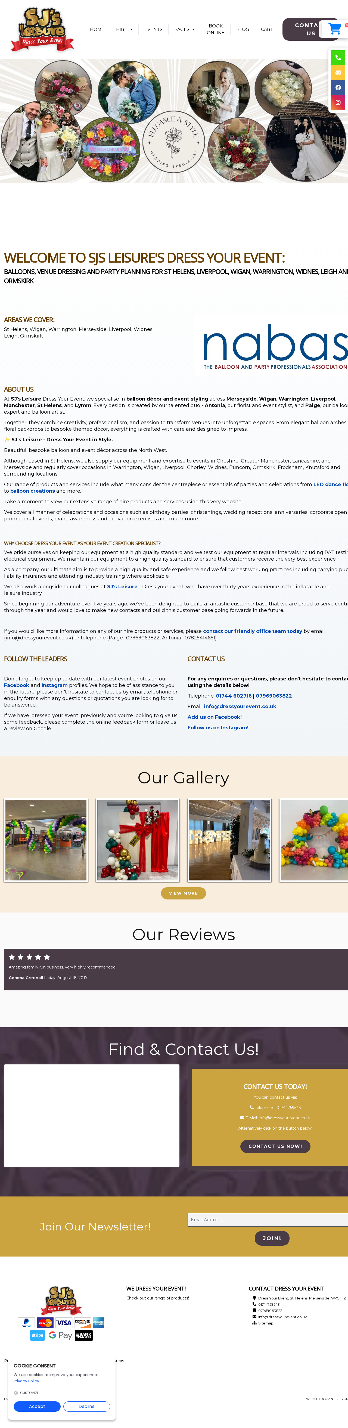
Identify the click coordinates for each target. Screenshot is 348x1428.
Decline (87, 1406)
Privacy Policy (26, 1381)
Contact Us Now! (275, 1146)
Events (153, 29)
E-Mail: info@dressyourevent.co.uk (277, 1117)
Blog (242, 29)
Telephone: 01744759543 (277, 1107)
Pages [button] (181, 29)
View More (183, 893)
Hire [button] (121, 29)
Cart (267, 29)
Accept (37, 1406)
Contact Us (311, 29)
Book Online (216, 29)
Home (99, 31)
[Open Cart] (334, 29)
